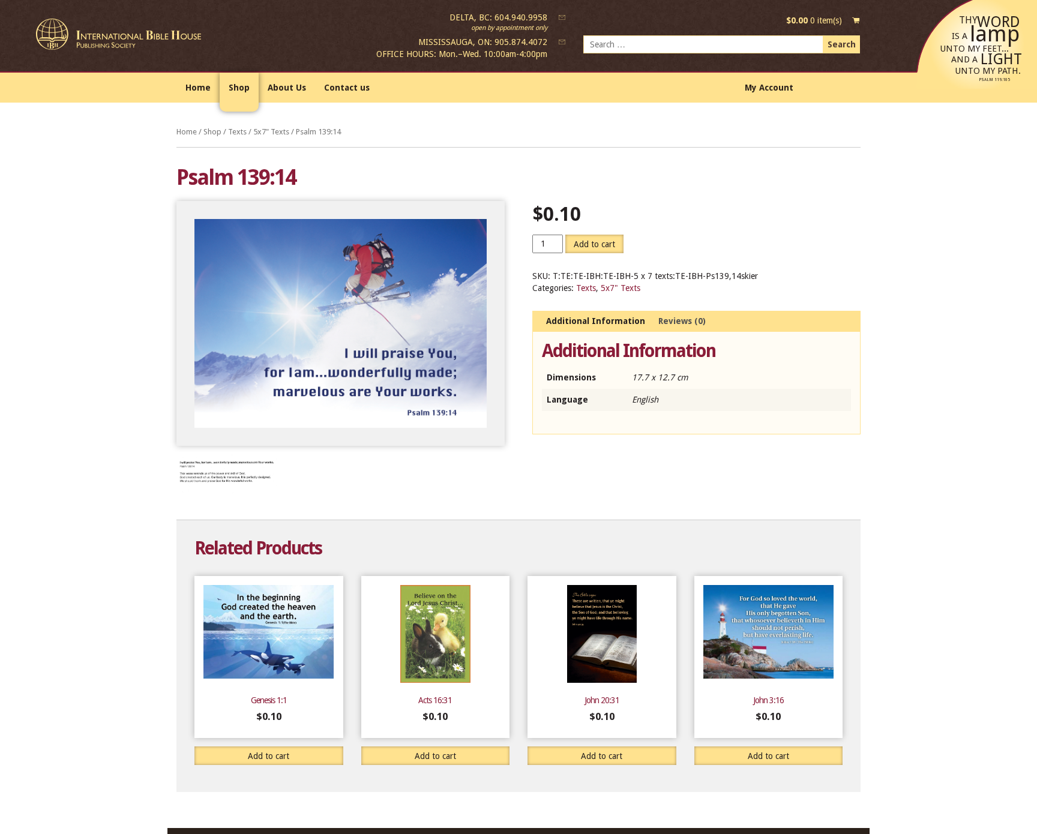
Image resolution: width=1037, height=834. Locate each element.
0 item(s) (814, 20)
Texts (237, 131)
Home (198, 87)
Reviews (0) (682, 321)
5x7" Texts (271, 131)
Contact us (347, 87)
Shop (239, 87)
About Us (287, 87)
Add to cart (594, 244)
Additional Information (595, 321)
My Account (769, 87)
